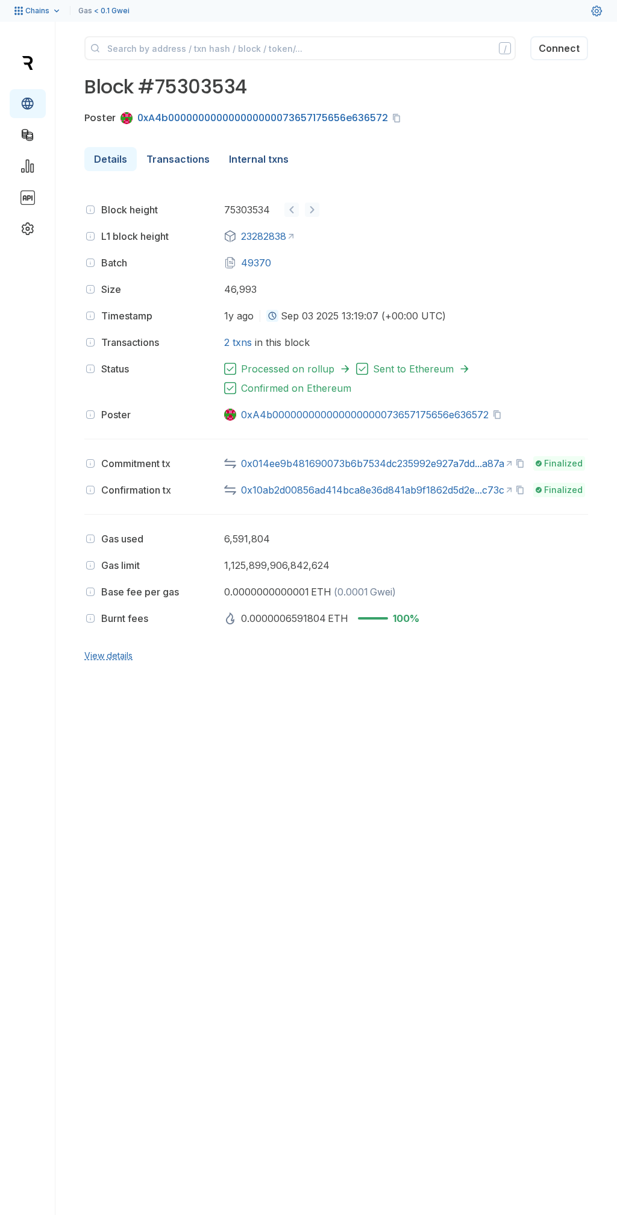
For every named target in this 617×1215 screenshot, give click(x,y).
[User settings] (596, 11)
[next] (312, 209)
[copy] (399, 118)
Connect (559, 48)
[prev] (291, 209)
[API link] (28, 197)
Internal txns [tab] (259, 159)
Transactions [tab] (178, 159)
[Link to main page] (27, 63)
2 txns (238, 342)
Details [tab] (110, 159)
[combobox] (272, 316)
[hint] (90, 210)
